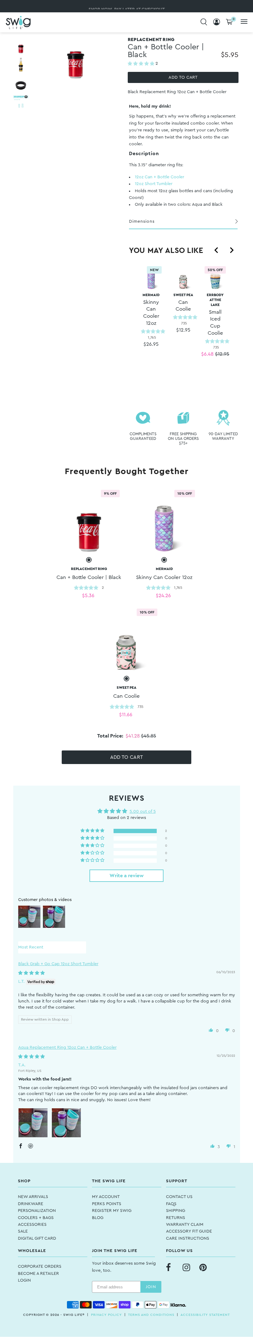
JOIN (151, 1287)
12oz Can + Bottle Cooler (159, 177)
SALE (23, 1231)
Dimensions (142, 221)
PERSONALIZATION (37, 1211)
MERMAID (151, 309)
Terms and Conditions (151, 1314)
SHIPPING (175, 1211)
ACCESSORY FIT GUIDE (189, 1231)
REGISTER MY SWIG (111, 1211)
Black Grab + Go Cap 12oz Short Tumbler (58, 964)
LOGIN (24, 1280)
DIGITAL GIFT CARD (37, 1238)
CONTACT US (179, 1197)
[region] (183, 323)
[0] (229, 22)
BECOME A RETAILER (38, 1273)
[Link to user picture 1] (33, 1123)
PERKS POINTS (106, 1204)
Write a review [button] (127, 875)
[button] (142, 64)
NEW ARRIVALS (33, 1197)
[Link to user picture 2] (66, 1123)
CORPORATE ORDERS (39, 1266)
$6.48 (207, 354)
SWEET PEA (183, 302)
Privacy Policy (106, 1314)
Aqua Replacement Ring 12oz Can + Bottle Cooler (67, 1047)
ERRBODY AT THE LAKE (215, 314)
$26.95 (151, 344)
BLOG (97, 1218)
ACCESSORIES (32, 1224)
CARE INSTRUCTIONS (187, 1238)
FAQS (171, 1204)
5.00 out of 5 (143, 811)
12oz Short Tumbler (153, 184)
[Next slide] (231, 250)
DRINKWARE (30, 1204)
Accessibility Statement (205, 1314)
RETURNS (175, 1218)
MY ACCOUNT (106, 1197)
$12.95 (183, 330)
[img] (31, 973)
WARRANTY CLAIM (184, 1224)
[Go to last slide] (216, 250)
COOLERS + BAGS (36, 1218)
